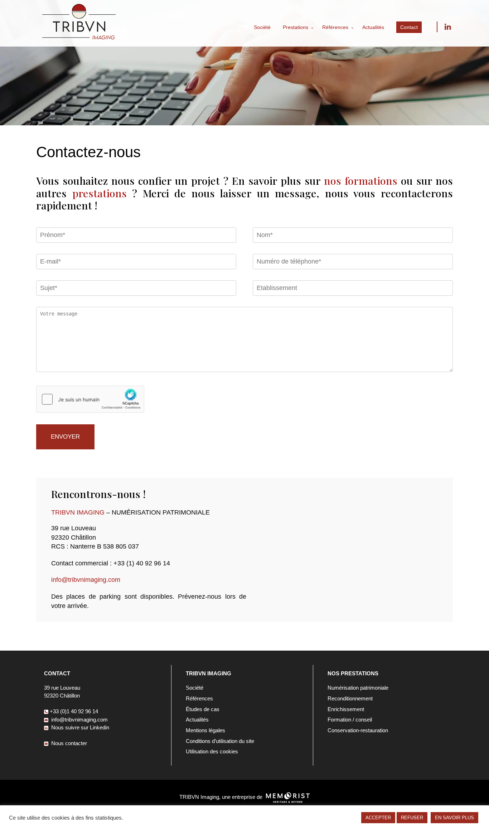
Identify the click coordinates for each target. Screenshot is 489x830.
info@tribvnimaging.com (85, 579)
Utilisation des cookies (212, 751)
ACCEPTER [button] (378, 817)
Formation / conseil (350, 719)
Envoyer (65, 436)
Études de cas (202, 709)
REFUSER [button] (412, 817)
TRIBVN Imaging (78, 512)
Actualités (373, 27)
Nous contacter (68, 743)
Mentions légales (205, 730)
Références (335, 27)
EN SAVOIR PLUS (454, 817)
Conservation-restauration (358, 730)
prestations (99, 193)
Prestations (295, 27)
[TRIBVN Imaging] (79, 37)
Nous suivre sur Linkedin (447, 26)
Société (262, 27)
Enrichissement (346, 709)
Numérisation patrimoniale (358, 688)
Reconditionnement (350, 698)
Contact (409, 27)
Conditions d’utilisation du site (220, 741)
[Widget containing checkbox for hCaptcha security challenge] (90, 399)
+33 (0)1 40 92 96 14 (74, 711)
